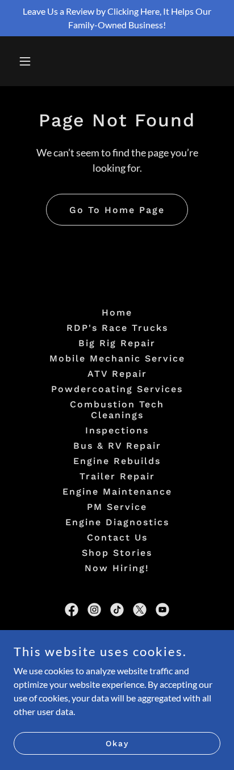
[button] (37, 61)
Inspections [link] (117, 430)
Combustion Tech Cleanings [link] (117, 409)
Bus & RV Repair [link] (117, 445)
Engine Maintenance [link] (117, 491)
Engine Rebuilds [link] (117, 461)
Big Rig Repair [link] (117, 343)
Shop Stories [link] (117, 552)
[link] (71, 609)
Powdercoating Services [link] (117, 389)
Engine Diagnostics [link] (117, 522)
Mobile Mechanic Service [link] (117, 358)
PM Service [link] (117, 506)
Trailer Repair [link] (117, 476)
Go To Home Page (117, 210)
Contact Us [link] (117, 537)
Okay (117, 742)
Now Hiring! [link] (117, 568)
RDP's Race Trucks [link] (117, 327)
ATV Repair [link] (117, 373)
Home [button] (117, 312)
